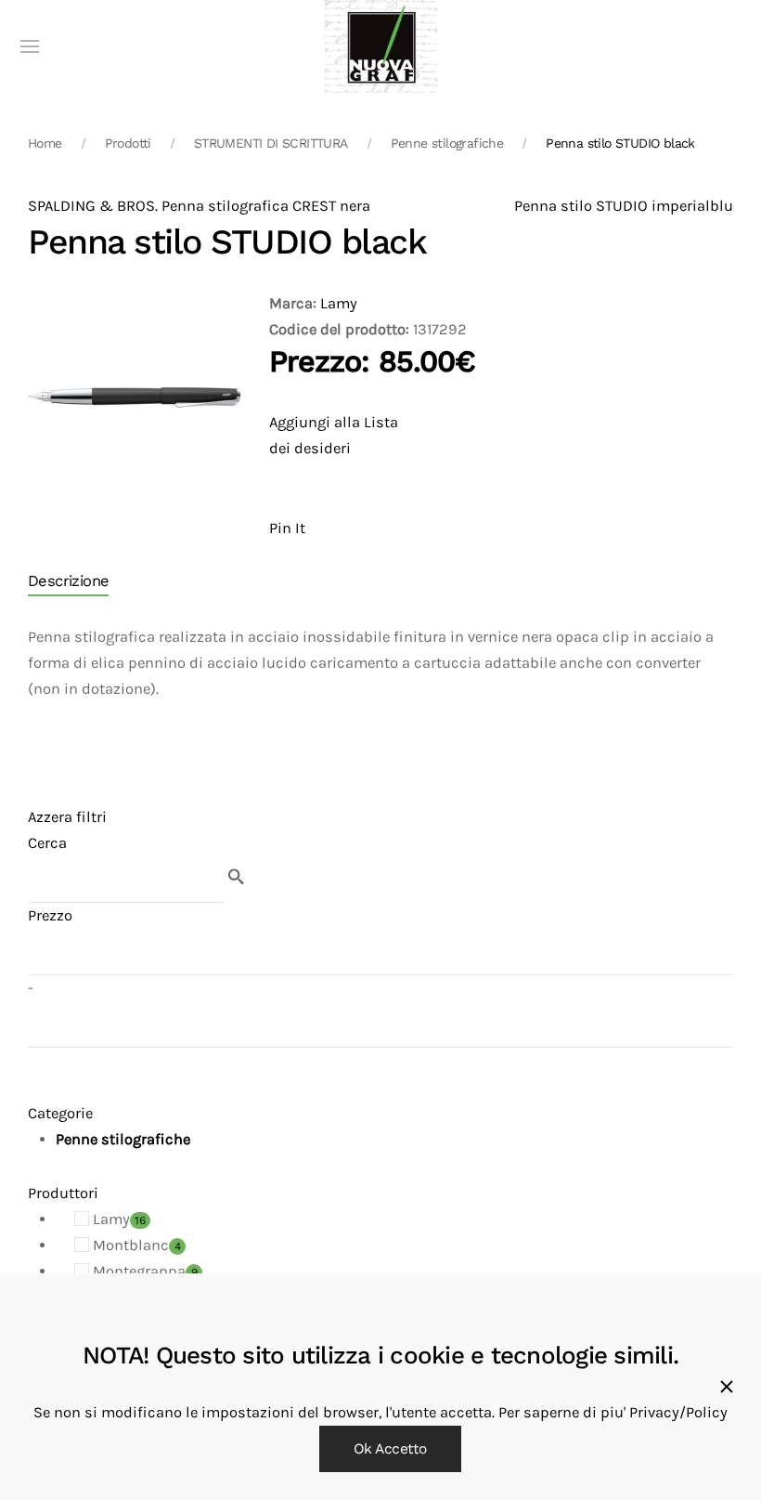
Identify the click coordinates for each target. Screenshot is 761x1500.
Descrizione (68, 581)
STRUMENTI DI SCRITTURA (271, 143)
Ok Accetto (390, 1449)
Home (45, 143)
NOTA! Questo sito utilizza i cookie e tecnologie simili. (380, 1355)
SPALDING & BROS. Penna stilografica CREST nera (199, 206)
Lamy (338, 303)
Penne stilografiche (447, 143)
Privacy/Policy (678, 1412)
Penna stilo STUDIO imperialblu (623, 206)
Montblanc (135, 1245)
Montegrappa (143, 1271)
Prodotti (128, 143)
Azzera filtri (67, 817)
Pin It (287, 528)
